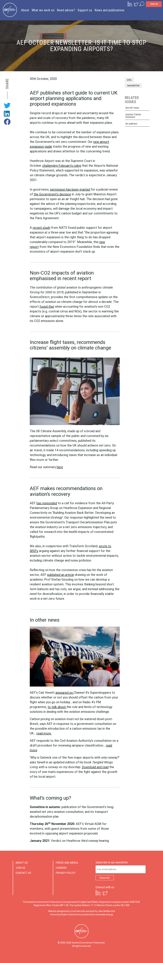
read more (44, 733)
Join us (154, 3)
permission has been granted (70, 189)
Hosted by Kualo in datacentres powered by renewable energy (81, 914)
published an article (60, 575)
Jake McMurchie (106, 911)
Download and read (95, 767)
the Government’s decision (52, 194)
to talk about (57, 707)
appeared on (64, 692)
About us (22, 862)
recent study (41, 228)
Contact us (23, 872)
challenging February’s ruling (61, 165)
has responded (46, 503)
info (129, 79)
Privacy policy (65, 872)
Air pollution (131, 123)
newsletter (133, 85)
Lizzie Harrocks (77, 911)
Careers (61, 867)
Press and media (67, 862)
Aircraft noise (132, 107)
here (60, 467)
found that (46, 306)
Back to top (146, 955)
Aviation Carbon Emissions (133, 116)
